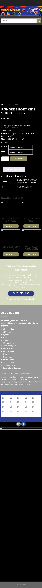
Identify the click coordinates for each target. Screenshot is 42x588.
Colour (4, 146)
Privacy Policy (21, 585)
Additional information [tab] (13, 169)
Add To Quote (18, 159)
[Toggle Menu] (38, 3)
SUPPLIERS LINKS (21, 293)
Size (3, 151)
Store (3, 105)
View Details (10, 226)
